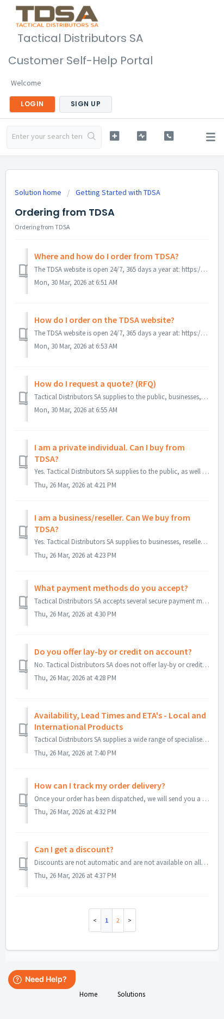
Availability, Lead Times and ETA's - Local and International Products (120, 720)
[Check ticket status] (142, 136)
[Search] (91, 137)
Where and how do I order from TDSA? (106, 256)
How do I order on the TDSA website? (104, 319)
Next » (130, 920)
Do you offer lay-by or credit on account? (113, 651)
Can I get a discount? (74, 849)
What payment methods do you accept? (111, 587)
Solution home (39, 192)
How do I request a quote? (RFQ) (95, 383)
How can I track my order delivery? (99, 785)
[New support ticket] (114, 136)
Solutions (131, 994)
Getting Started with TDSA (118, 192)
